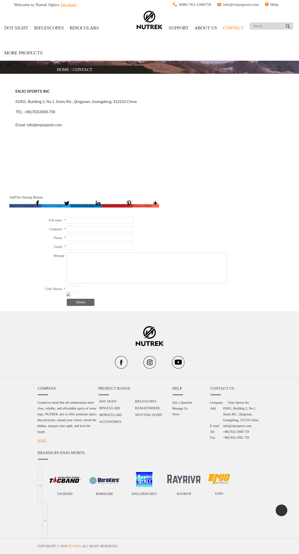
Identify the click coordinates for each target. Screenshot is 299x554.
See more (68, 4)
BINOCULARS (84, 27)
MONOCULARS (110, 415)
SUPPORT (179, 27)
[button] (25, 206)
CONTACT (233, 27)
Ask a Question (182, 402)
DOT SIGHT (16, 27)
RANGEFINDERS (147, 408)
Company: (57, 229)
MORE (42, 440)
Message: (59, 256)
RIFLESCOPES (49, 27)
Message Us (180, 408)
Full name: (57, 220)
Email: (59, 247)
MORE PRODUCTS (23, 52)
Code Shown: (55, 289)
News (175, 414)
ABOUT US (205, 27)
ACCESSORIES (110, 421)
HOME (63, 69)
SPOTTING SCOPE (148, 415)
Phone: (59, 238)
